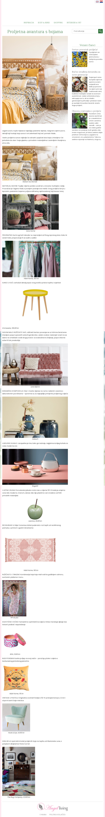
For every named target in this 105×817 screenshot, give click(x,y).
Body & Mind (44, 22)
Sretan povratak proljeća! (85, 49)
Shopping (58, 22)
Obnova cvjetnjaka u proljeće (86, 111)
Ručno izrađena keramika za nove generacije (86, 73)
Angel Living (53, 10)
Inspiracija (29, 22)
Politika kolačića (57, 814)
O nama (43, 814)
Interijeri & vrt (74, 22)
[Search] (100, 31)
